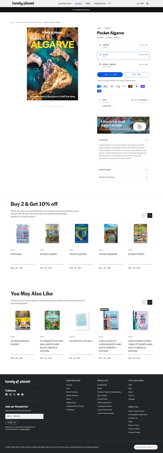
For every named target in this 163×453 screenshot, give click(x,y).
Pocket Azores (78, 254)
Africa (68, 399)
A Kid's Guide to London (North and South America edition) (110, 346)
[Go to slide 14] (63, 106)
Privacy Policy (134, 429)
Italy (130, 388)
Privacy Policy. (25, 429)
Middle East (71, 403)
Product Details (106, 177)
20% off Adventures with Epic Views (29, 22)
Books (78, 4)
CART (141, 3)
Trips (88, 4)
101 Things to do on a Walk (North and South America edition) (51, 346)
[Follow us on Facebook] (6, 395)
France (131, 395)
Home (12, 22)
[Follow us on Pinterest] (22, 395)
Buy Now (137, 74)
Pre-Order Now (139, 126)
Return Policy (133, 425)
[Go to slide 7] (52, 106)
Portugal (16, 254)
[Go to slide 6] (51, 106)
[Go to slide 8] (54, 106)
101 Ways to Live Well (81, 341)
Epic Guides (102, 395)
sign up (12, 422)
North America (72, 392)
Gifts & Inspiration (104, 403)
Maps (99, 388)
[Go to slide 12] (60, 106)
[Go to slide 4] (48, 106)
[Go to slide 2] (45, 106)
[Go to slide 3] (46, 106)
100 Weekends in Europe (20, 343)
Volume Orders (134, 432)
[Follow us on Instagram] (10, 395)
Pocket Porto (136, 254)
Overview (103, 140)
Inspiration (99, 4)
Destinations (64, 4)
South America (72, 395)
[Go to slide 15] (65, 106)
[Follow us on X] (14, 395)
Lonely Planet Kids (104, 410)
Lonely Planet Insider (105, 413)
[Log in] (147, 3)
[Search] (109, 3)
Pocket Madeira (108, 254)
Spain (130, 392)
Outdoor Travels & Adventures (109, 392)
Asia (68, 388)
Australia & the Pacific (75, 406)
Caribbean (70, 410)
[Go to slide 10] (57, 106)
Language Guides (104, 406)
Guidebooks (102, 385)
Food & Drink (102, 399)
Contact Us (132, 418)
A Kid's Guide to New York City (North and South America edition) (140, 346)
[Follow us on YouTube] (18, 395)
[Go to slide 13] (62, 106)
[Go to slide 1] (41, 106)
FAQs (130, 422)
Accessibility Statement (137, 415)
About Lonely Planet (136, 411)
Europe (69, 385)
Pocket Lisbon (48, 254)
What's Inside (105, 170)
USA (130, 385)
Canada (131, 399)
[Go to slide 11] (59, 106)
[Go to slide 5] (49, 106)
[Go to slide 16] (66, 106)
